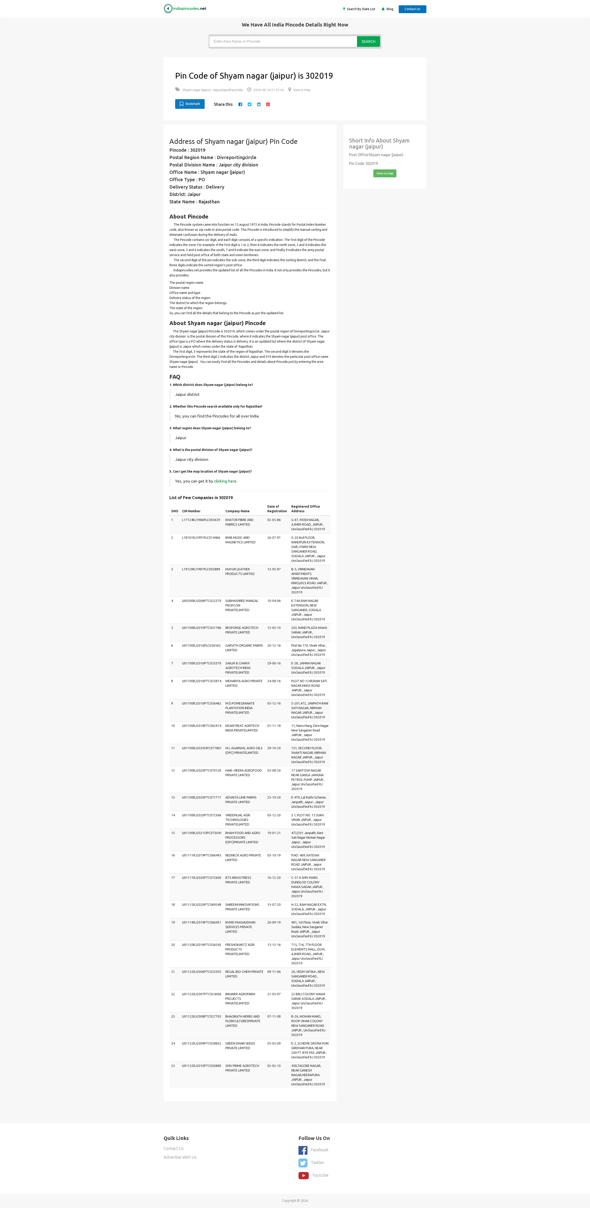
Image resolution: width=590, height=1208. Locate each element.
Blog (389, 9)
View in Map (301, 90)
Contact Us (412, 9)
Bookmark (193, 104)
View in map (384, 173)
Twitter (317, 1162)
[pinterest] (268, 104)
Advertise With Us (180, 1157)
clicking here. (225, 481)
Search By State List (360, 9)
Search (368, 41)
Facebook (319, 1149)
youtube (320, 1175)
